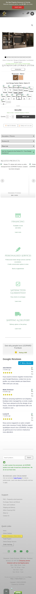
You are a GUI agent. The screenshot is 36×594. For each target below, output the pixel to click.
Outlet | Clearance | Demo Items (12, 536)
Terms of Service (19, 578)
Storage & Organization (20, 60)
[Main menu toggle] (32, 13)
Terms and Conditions (9, 505)
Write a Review (26, 363)
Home (4, 60)
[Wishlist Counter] (23, 13)
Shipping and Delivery (9, 507)
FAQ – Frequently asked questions (12, 499)
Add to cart (25, 116)
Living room (10, 60)
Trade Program (7, 539)
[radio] (15, 77)
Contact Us (6, 515)
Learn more (18, 232)
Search (29, 457)
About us (5, 513)
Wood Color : (16, 74)
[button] (32, 25)
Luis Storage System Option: (15, 83)
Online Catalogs (7, 533)
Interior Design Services (9, 541)
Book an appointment (18, 268)
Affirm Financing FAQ (9, 510)
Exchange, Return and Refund (11, 502)
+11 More (8, 102)
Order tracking (7, 544)
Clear (18, 105)
